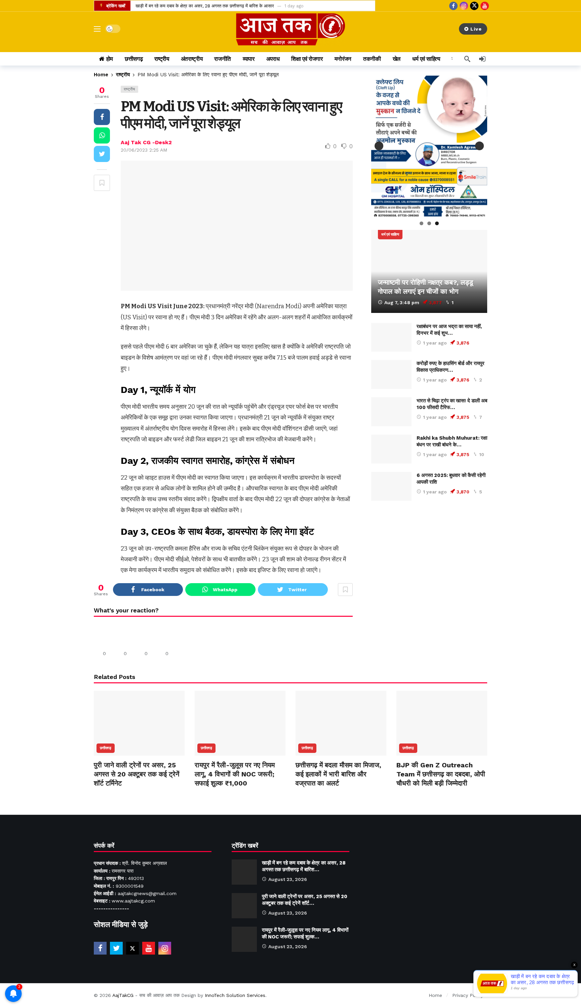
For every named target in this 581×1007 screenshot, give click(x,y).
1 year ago (435, 343)
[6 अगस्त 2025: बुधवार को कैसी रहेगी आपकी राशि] (391, 486)
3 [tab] (437, 223)
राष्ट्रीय (129, 89)
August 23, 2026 (287, 879)
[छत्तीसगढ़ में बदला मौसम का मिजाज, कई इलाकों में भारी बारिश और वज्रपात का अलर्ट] (341, 723)
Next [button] (479, 146)
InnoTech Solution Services (235, 995)
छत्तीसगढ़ (105, 748)
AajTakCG (122, 995)
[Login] (482, 59)
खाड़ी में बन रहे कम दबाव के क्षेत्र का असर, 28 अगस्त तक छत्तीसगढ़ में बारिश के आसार (204, 5)
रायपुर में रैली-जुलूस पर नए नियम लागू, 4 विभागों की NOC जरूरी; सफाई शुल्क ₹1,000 (235, 774)
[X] (474, 6)
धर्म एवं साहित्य (390, 234)
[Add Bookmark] (102, 183)
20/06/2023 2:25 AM (144, 150)
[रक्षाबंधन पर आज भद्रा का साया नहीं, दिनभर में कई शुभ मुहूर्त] (391, 337)
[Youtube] (484, 6)
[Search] (467, 59)
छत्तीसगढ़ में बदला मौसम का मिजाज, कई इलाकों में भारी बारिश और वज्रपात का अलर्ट (338, 774)
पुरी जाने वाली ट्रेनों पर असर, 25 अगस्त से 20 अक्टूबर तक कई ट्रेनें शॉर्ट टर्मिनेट (136, 774)
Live (476, 29)
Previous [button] (379, 146)
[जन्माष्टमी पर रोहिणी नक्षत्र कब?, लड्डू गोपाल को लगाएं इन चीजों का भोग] (429, 271)
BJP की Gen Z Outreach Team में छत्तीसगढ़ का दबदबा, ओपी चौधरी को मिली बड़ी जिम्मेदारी (440, 774)
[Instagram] (464, 6)
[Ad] (429, 572)
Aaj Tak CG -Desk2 (146, 142)
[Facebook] (453, 6)
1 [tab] (421, 223)
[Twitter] (116, 948)
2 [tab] (429, 223)
